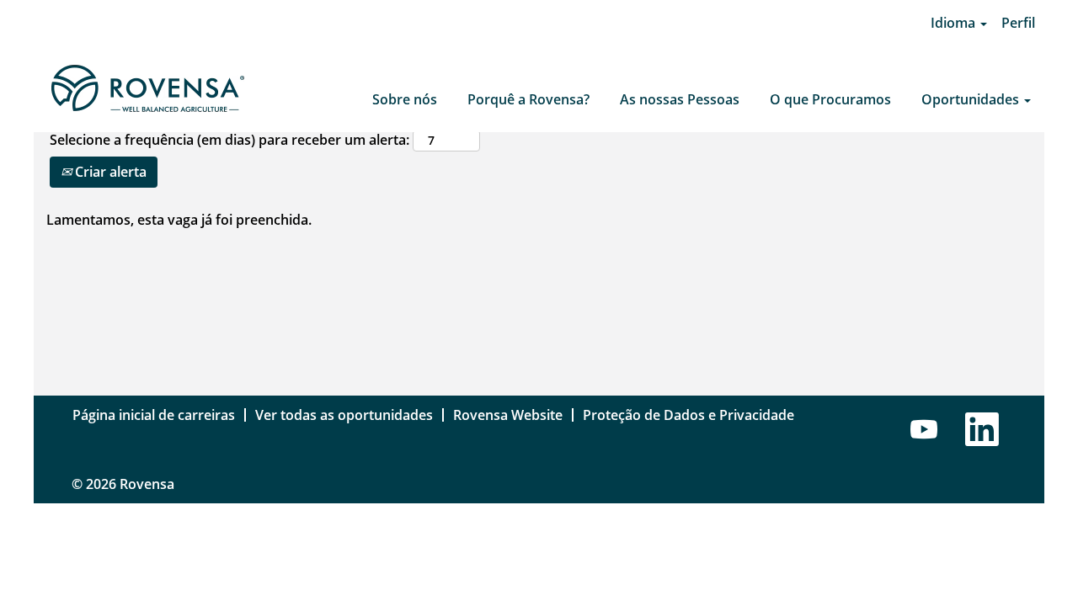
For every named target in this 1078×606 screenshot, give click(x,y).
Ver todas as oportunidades (344, 415)
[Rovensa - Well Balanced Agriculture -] (147, 89)
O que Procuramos (830, 99)
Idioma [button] (955, 22)
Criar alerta (109, 171)
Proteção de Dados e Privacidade (688, 415)
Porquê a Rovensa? (528, 99)
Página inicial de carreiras (153, 415)
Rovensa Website (508, 415)
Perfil (1018, 22)
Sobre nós (404, 99)
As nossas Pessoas (679, 99)
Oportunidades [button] (971, 99)
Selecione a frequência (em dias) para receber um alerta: (229, 139)
